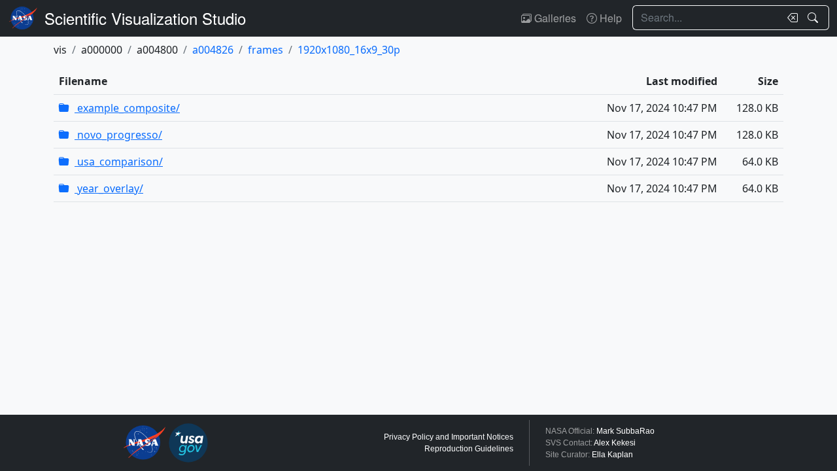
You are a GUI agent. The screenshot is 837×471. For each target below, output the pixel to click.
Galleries (554, 18)
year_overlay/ (109, 188)
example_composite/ (127, 108)
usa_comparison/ (119, 161)
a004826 (212, 50)
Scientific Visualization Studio (145, 18)
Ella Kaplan (612, 454)
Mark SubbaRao (625, 431)
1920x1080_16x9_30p (349, 50)
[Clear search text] (789, 17)
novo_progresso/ (118, 135)
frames (265, 50)
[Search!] (814, 17)
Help (609, 18)
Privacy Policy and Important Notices (448, 437)
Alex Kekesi (615, 442)
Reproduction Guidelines (468, 448)
